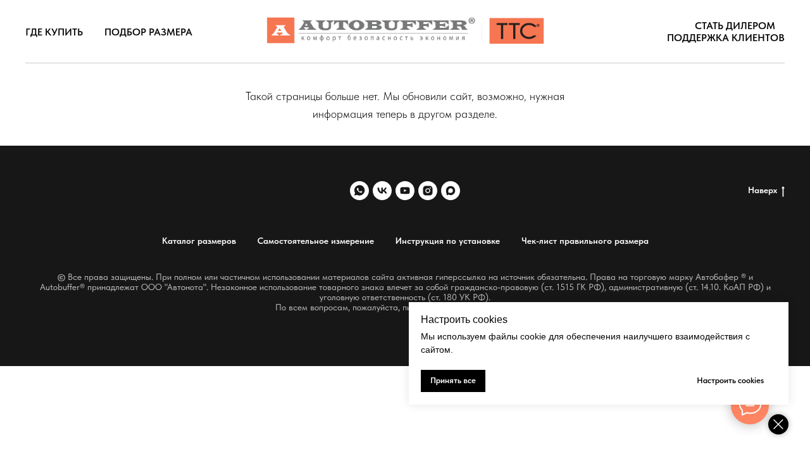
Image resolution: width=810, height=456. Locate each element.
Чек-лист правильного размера (585, 241)
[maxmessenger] (450, 190)
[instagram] (427, 190)
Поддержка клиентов (726, 38)
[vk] (382, 190)
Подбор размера (148, 32)
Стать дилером (735, 26)
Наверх (762, 190)
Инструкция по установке (448, 241)
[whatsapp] (359, 190)
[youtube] (405, 190)
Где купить (54, 32)
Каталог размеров (199, 241)
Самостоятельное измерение (316, 241)
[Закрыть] (778, 424)
